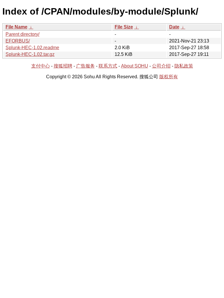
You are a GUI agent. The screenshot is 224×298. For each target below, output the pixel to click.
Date (174, 26)
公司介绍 (161, 65)
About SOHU (134, 65)
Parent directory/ (22, 34)
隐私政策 (183, 65)
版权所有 (168, 76)
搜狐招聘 (63, 65)
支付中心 (40, 65)
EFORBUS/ (18, 40)
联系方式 (108, 65)
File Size (124, 26)
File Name (16, 26)
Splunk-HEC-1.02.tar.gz (30, 54)
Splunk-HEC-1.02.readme (32, 47)
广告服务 (85, 65)
